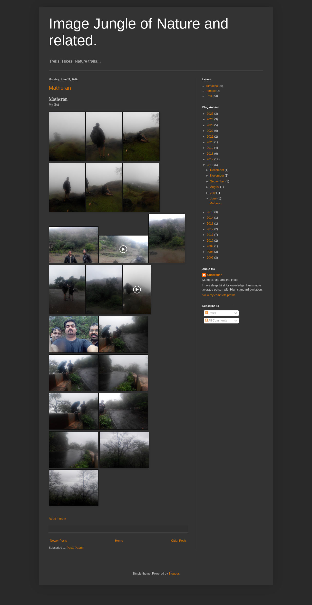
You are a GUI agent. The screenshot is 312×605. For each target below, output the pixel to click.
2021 (210, 136)
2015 (210, 212)
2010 (210, 240)
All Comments (217, 320)
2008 (210, 252)
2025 (210, 113)
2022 (210, 130)
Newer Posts (58, 540)
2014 (210, 217)
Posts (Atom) (75, 547)
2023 (210, 125)
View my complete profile (218, 295)
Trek (209, 96)
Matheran (60, 88)
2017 (210, 159)
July (213, 193)
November (217, 175)
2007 (210, 257)
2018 (210, 153)
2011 (210, 234)
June (213, 198)
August (215, 187)
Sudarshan (214, 275)
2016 (210, 165)
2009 (210, 246)
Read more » (57, 518)
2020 (210, 142)
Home (119, 540)
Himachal (212, 86)
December (217, 170)
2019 (210, 148)
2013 (210, 223)
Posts (212, 313)
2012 (210, 229)
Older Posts (178, 540)
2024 (210, 119)
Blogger (174, 573)
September (217, 181)
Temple (211, 91)
